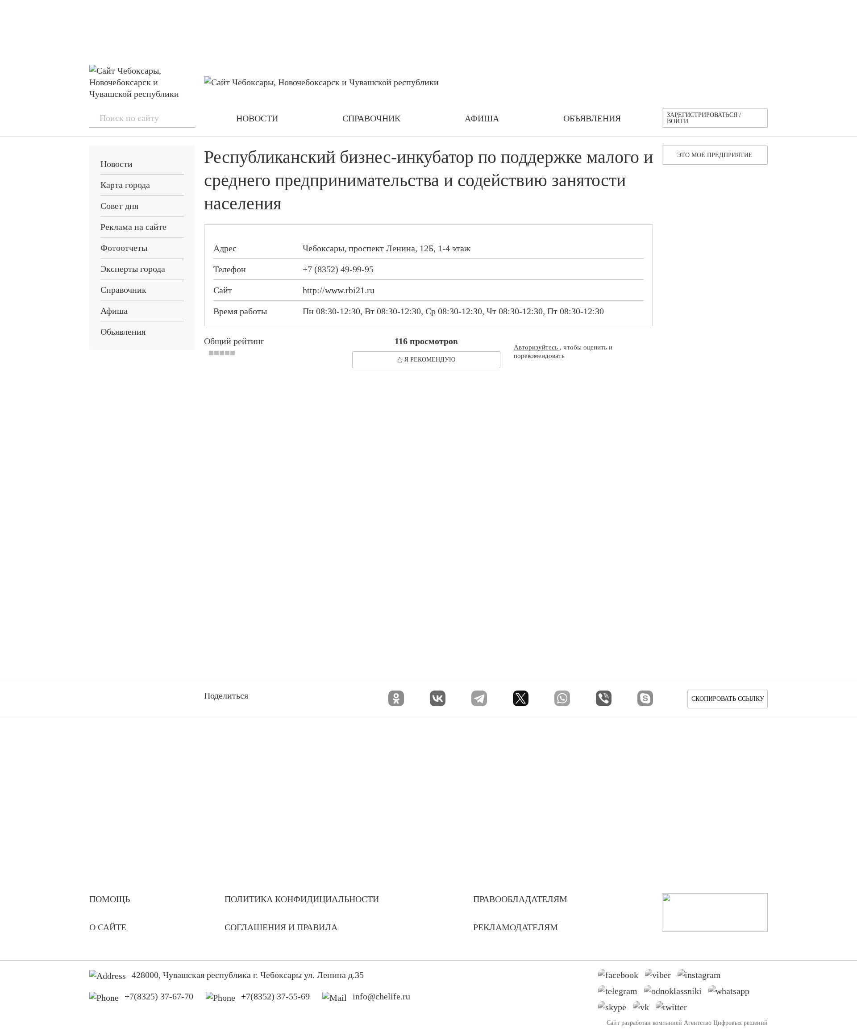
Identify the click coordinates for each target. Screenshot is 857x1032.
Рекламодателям (515, 927)
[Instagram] (703, 977)
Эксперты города (132, 269)
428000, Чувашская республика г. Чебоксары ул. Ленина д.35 (248, 975)
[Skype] (645, 698)
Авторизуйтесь (537, 347)
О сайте (107, 927)
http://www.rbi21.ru (338, 290)
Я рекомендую (429, 359)
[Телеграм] (621, 993)
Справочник (123, 290)
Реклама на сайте (133, 227)
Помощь (109, 899)
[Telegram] (479, 698)
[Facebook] (621, 977)
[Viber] (604, 698)
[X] (520, 698)
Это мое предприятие (715, 155)
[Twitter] (675, 1009)
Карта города (125, 185)
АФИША (482, 118)
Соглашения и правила (281, 927)
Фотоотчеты (123, 248)
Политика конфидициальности (302, 899)
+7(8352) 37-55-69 (275, 996)
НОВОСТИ (257, 118)
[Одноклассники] (396, 698)
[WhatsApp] (562, 698)
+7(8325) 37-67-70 (159, 996)
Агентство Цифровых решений (726, 1023)
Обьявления (123, 332)
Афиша (114, 311)
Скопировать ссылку (727, 698)
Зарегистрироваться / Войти (704, 118)
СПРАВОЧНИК (371, 118)
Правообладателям (520, 899)
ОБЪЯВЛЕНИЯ (592, 118)
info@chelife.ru (381, 996)
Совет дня (119, 206)
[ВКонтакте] (437, 698)
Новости (116, 164)
